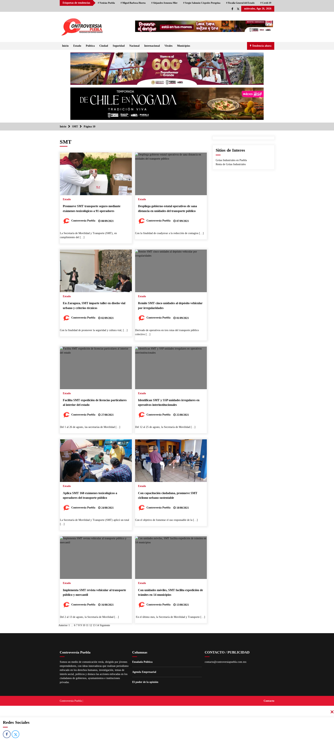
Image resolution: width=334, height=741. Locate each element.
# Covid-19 (265, 3)
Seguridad (119, 45)
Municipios (183, 45)
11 (87, 625)
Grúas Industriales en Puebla (231, 160)
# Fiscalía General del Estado (240, 3)
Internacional (152, 45)
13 (94, 625)
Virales (168, 45)
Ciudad (103, 45)
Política (90, 45)
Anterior (63, 625)
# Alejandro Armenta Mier (164, 3)
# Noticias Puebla (106, 3)
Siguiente (105, 625)
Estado (77, 45)
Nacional (134, 45)
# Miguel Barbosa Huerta (133, 3)
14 (97, 625)
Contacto (269, 700)
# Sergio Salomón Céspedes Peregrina (201, 3)
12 (90, 625)
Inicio (65, 45)
